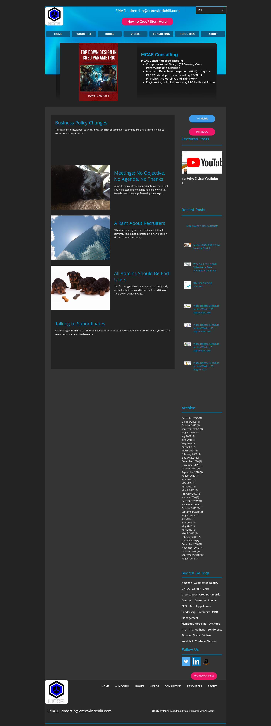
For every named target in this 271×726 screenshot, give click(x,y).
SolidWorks (215, 629)
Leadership (189, 612)
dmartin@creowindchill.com (154, 10)
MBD (215, 612)
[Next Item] (216, 162)
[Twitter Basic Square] (186, 661)
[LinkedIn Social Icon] (196, 661)
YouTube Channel (206, 641)
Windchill (187, 641)
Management (190, 618)
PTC (184, 629)
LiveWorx (204, 612)
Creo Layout (189, 594)
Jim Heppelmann (200, 606)
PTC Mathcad (197, 629)
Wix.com (209, 711)
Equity (212, 600)
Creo (206, 588)
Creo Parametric (209, 594)
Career (196, 588)
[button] (84, 34)
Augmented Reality (206, 583)
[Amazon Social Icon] (206, 661)
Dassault (187, 600)
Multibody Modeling (194, 623)
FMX (184, 606)
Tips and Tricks (191, 635)
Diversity (200, 600)
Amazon (187, 583)
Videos (206, 635)
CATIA (186, 588)
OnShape (214, 623)
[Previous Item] (187, 162)
